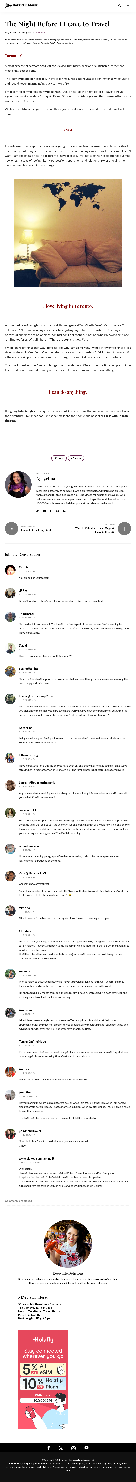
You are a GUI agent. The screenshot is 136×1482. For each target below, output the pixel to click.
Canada (40, 33)
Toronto (77, 458)
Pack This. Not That (30, 1314)
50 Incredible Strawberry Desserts (39, 1304)
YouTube (45, 511)
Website (38, 511)
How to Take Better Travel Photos (39, 1311)
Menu (127, 5)
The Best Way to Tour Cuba (35, 1307)
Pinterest (65, 511)
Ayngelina (45, 478)
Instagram (58, 511)
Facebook (52, 511)
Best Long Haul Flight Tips (34, 1318)
